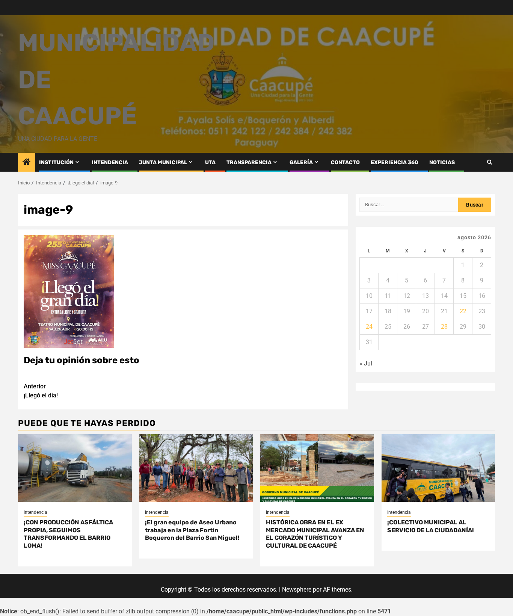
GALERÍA (301, 162)
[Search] (489, 162)
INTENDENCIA (110, 162)
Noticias (442, 162)
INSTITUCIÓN (56, 162)
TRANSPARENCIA (249, 162)
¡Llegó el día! (41, 391)
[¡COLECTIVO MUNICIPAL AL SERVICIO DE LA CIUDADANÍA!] (438, 468)
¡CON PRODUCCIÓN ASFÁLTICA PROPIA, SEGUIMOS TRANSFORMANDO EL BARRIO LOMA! (68, 534)
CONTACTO (345, 162)
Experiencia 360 (394, 162)
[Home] (27, 162)
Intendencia (35, 512)
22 (463, 311)
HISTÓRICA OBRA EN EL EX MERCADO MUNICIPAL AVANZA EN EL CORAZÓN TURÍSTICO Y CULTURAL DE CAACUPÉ (315, 534)
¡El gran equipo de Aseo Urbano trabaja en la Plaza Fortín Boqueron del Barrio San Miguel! (192, 530)
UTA (210, 162)
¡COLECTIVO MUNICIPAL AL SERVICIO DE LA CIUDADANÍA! (430, 526)
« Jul (365, 363)
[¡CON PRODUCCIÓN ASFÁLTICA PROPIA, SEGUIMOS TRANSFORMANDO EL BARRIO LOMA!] (75, 468)
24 (369, 326)
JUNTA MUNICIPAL (163, 162)
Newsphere (296, 589)
